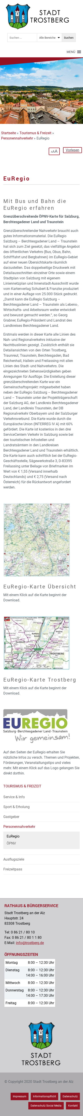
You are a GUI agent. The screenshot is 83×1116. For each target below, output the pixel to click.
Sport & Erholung (16, 807)
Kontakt (73, 1105)
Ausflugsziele (13, 859)
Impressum (19, 1096)
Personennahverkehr (17, 138)
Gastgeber (11, 817)
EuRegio (13, 836)
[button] (71, 51)
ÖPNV (11, 843)
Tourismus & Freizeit (35, 133)
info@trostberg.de (30, 943)
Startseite (8, 133)
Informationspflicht (44, 1096)
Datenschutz (70, 1096)
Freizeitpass (12, 869)
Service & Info (14, 797)
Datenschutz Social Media (46, 1105)
